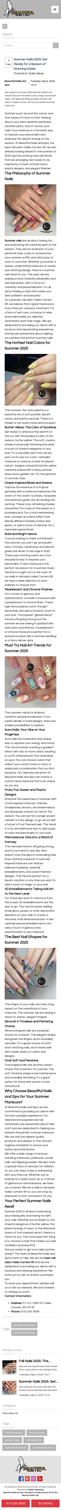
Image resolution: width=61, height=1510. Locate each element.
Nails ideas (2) (10, 1413)
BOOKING (45, 1503)
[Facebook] (21, 1478)
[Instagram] (33, 1478)
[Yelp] (39, 1478)
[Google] (27, 1478)
